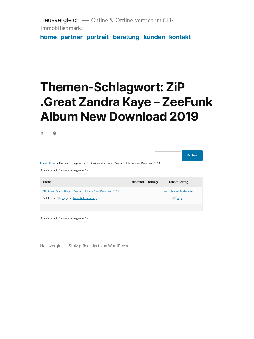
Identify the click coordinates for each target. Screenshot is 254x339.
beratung (126, 37)
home (48, 37)
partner (72, 37)
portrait (98, 37)
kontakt (180, 37)
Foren (52, 163)
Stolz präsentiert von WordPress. (99, 245)
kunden (154, 37)
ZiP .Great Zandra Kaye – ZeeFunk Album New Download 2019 (80, 191)
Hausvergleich (60, 20)
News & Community (85, 198)
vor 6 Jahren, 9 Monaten (178, 191)
